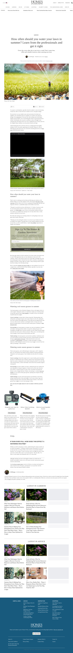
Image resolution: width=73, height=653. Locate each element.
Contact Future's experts (28, 639)
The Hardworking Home (56, 7)
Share (13, 106)
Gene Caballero (25, 313)
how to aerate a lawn (18, 464)
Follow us (36, 106)
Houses (8, 7)
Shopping (33, 7)
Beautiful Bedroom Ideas (43, 606)
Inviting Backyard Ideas (43, 612)
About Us (10, 639)
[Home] (4, 7)
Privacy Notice (38, 244)
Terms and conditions (13, 641)
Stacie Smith (18, 210)
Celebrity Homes (43, 7)
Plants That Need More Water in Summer (44, 10)
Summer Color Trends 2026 (61, 10)
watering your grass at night (23, 265)
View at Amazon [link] (11, 412)
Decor (20, 7)
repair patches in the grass (19, 338)
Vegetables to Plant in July (28, 10)
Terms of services (22, 244)
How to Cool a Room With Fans (13, 10)
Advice (46, 56)
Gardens (14, 7)
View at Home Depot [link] (27, 412)
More (66, 7)
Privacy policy (26, 641)
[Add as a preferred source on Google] (36, 633)
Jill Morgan (32, 56)
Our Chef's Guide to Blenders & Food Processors (56, 614)
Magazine (67, 2)
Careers (53, 641)
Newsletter (42, 106)
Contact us (54, 639)
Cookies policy (41, 641)
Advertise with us (41, 639)
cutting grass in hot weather (18, 268)
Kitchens (26, 7)
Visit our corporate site (58, 629)
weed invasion (19, 340)
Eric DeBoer (33, 222)
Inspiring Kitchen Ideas (43, 608)
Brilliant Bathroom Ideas (43, 610)
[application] (27, 144)
